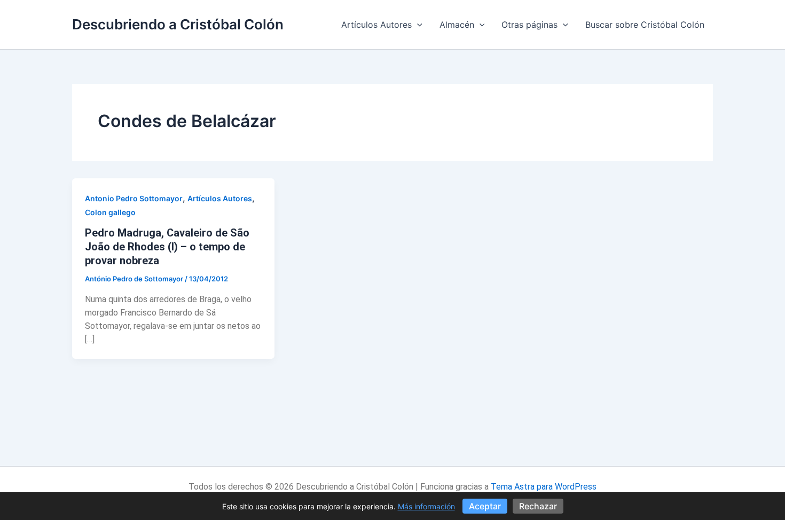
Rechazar (538, 506)
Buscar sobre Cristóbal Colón (644, 24)
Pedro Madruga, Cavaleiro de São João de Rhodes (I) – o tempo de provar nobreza (167, 246)
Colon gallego (110, 212)
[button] (417, 24)
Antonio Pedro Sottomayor (134, 198)
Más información (426, 506)
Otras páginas (529, 24)
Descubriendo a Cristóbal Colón (178, 24)
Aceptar (485, 506)
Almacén (456, 24)
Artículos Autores (376, 24)
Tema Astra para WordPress (543, 487)
